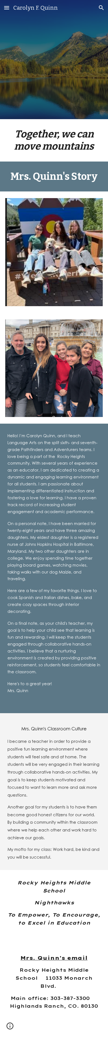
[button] (6, 7)
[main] (54, 140)
